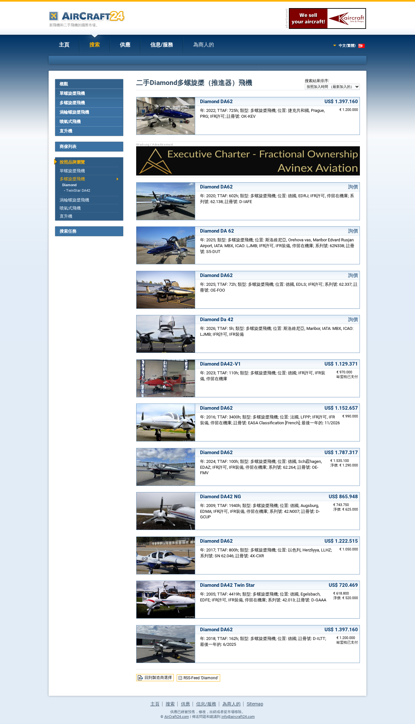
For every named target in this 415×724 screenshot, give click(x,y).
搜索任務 (68, 231)
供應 (125, 45)
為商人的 (203, 45)
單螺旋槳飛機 (72, 93)
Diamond (69, 185)
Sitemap (255, 703)
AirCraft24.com (176, 717)
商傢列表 (68, 146)
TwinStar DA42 (78, 190)
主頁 (64, 45)
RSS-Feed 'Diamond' (201, 678)
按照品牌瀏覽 (72, 162)
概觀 (64, 83)
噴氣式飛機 (70, 121)
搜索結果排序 (316, 80)
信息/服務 (161, 45)
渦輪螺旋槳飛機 (74, 112)
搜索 (94, 45)
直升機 (66, 130)
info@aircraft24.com (238, 717)
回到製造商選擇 (158, 677)
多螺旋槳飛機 (72, 102)
